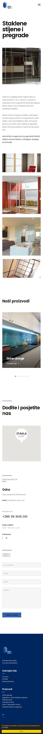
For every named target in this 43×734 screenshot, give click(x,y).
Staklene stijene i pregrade (12, 707)
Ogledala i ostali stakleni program (14, 697)
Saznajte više (11, 363)
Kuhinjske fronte (8, 702)
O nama (5, 677)
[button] (22, 435)
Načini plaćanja (8, 681)
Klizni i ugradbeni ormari (11, 704)
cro (3, 717)
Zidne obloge (7, 695)
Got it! (21, 731)
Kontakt (5, 679)
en (3, 715)
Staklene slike (7, 700)
